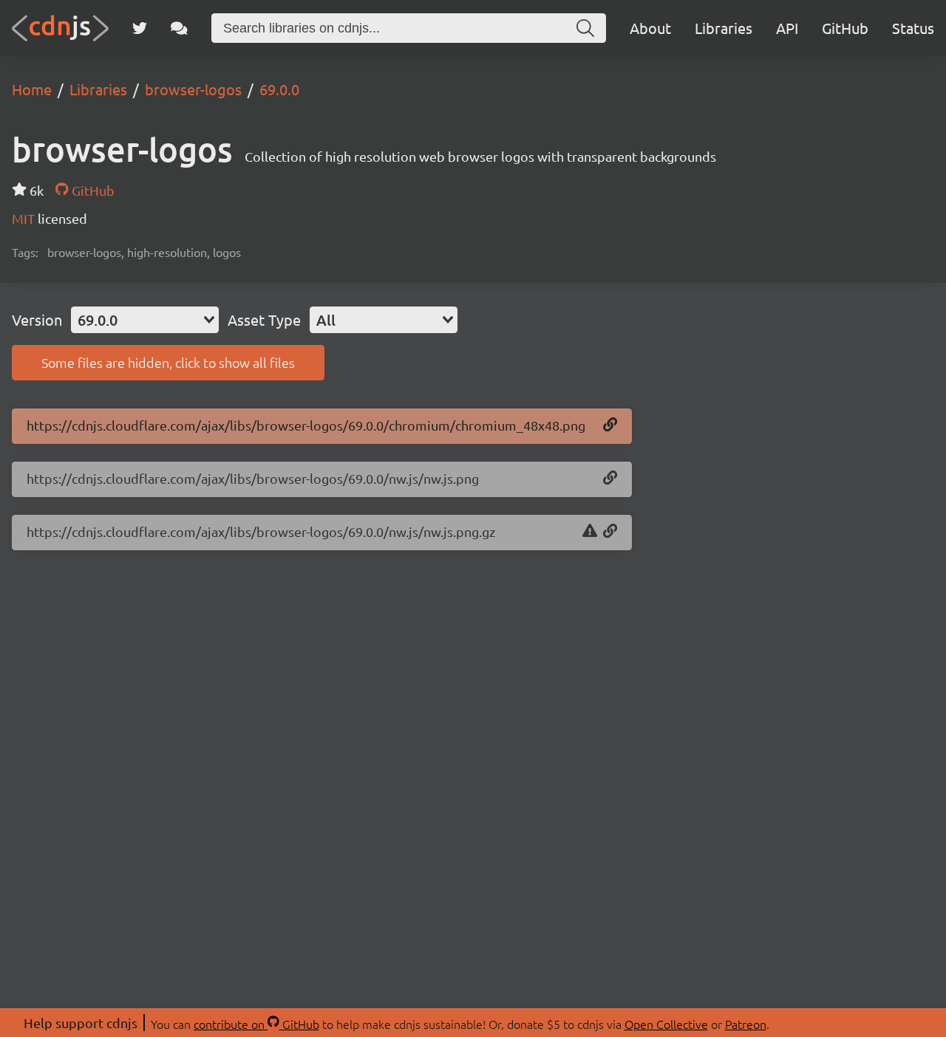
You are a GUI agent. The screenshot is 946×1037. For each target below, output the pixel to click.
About (650, 27)
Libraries (723, 27)
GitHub (845, 27)
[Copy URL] (610, 425)
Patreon (745, 1024)
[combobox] (145, 320)
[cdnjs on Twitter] (139, 28)
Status (913, 27)
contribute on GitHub (256, 1024)
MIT (25, 218)
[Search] (585, 28)
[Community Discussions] (179, 28)
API (787, 27)
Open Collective (666, 1024)
